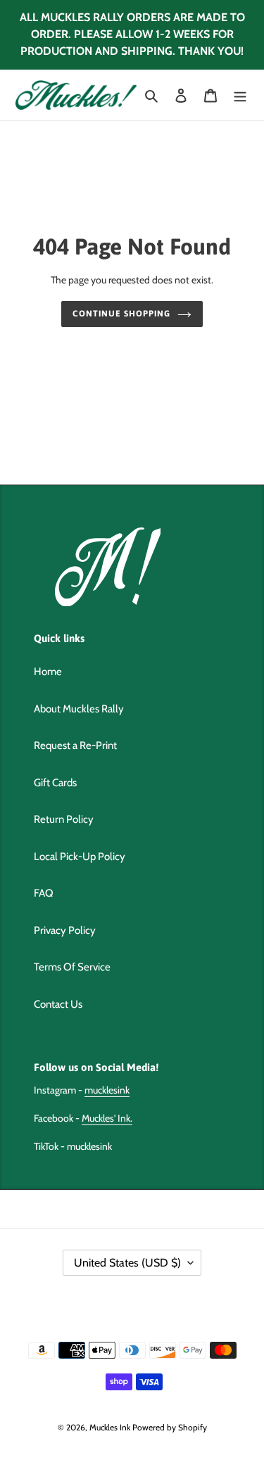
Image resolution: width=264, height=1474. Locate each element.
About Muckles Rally (79, 709)
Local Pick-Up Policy (79, 856)
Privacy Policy (65, 930)
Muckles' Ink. (107, 1118)
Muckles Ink (109, 1427)
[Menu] (240, 95)
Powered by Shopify (169, 1427)
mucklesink (107, 1090)
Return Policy (64, 819)
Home (48, 671)
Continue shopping (121, 314)
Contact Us (58, 1004)
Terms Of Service (72, 967)
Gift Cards (55, 782)
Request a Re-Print (75, 745)
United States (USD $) (127, 1262)
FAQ (44, 893)
